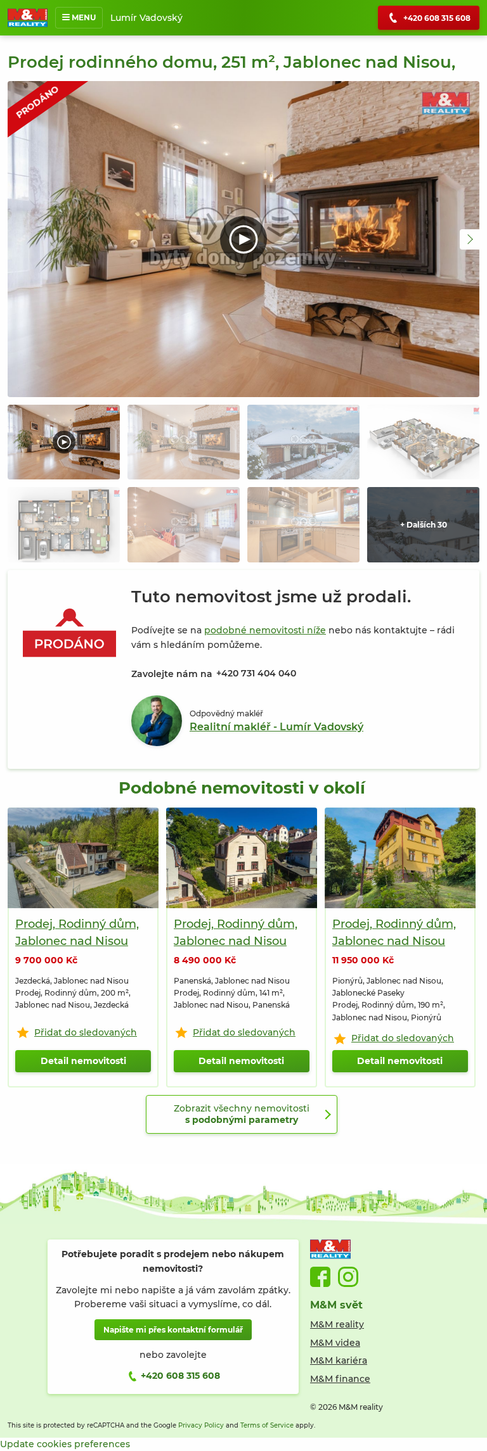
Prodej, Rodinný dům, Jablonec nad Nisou (77, 932)
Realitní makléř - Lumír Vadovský (276, 727)
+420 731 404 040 (256, 673)
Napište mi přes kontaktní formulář (173, 1329)
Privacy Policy (201, 1425)
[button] (470, 239)
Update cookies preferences (65, 1444)
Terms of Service (267, 1425)
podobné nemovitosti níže (265, 630)
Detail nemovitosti (83, 1061)
